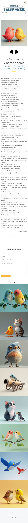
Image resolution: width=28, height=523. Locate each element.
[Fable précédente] (11, 51)
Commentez (6, 276)
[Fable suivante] (17, 51)
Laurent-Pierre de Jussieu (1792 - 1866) (14, 67)
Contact (16, 513)
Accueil (11, 513)
